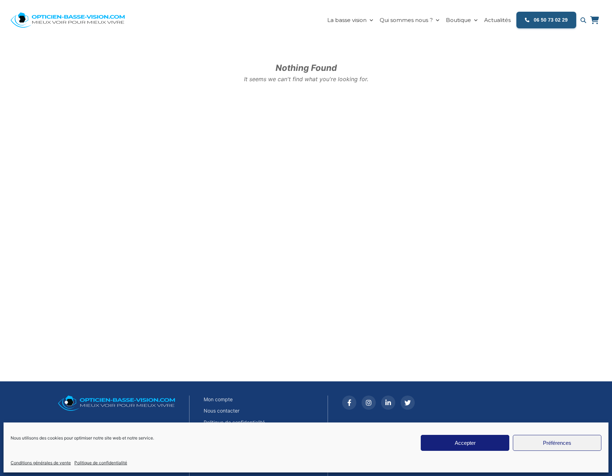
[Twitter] (408, 403)
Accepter (465, 443)
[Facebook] (349, 403)
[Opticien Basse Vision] (73, 20)
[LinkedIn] (388, 403)
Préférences (557, 443)
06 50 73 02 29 (550, 20)
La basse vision (347, 20)
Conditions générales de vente (41, 462)
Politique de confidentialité (100, 462)
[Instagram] (369, 403)
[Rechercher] (583, 20)
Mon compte (218, 399)
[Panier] (594, 20)
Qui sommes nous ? (406, 20)
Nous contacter (221, 411)
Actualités (497, 20)
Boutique (458, 20)
